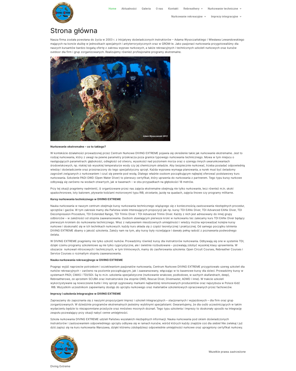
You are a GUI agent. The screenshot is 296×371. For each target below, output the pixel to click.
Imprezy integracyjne (224, 16)
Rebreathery (191, 8)
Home (112, 8)
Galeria (146, 8)
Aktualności (129, 8)
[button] (193, 9)
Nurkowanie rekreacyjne (187, 16)
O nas (159, 8)
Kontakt (173, 8)
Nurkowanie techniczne (223, 8)
